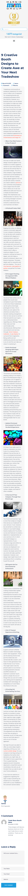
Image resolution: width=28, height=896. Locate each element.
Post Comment (9, 885)
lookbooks (6, 334)
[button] (14, 40)
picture (18, 182)
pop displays (14, 334)
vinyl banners (7, 266)
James (16, 83)
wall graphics (16, 266)
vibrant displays (13, 332)
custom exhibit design (10, 751)
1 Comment (6, 85)
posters (6, 268)
